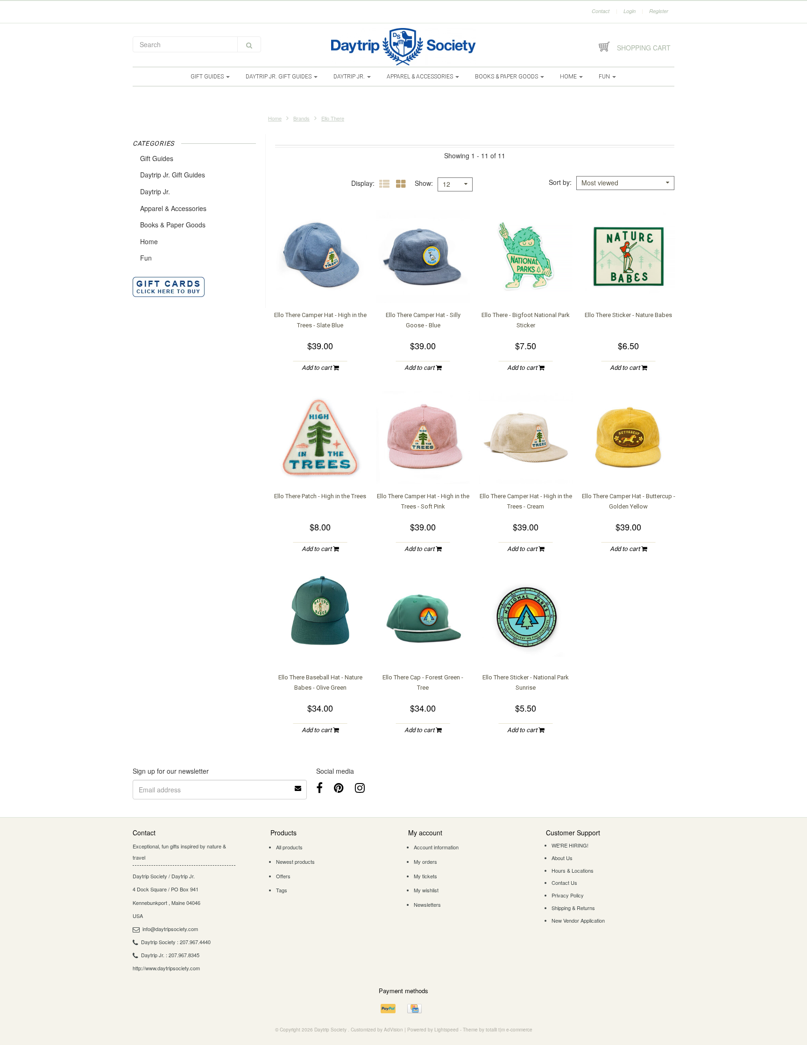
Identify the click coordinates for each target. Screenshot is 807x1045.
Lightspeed (446, 1029)
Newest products (295, 861)
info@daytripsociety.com (170, 928)
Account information (436, 847)
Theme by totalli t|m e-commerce (497, 1029)
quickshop (320, 284)
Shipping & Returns (573, 907)
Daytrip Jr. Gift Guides (279, 76)
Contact (600, 10)
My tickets (425, 876)
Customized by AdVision (377, 1029)
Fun (605, 76)
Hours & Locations (573, 870)
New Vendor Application (578, 920)
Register (658, 10)
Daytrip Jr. (349, 76)
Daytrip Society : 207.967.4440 (176, 942)
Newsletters (427, 904)
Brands (301, 118)
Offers (283, 876)
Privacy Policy (568, 895)
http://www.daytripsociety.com (166, 968)
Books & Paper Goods (507, 76)
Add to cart (317, 367)
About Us (562, 857)
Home (569, 76)
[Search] (249, 44)
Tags (281, 890)
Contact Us (564, 882)
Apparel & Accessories (420, 76)
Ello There (332, 118)
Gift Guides (208, 76)
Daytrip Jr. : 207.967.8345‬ (170, 955)
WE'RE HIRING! (570, 845)
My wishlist (426, 890)
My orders (425, 861)
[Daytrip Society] (403, 46)
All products (289, 847)
